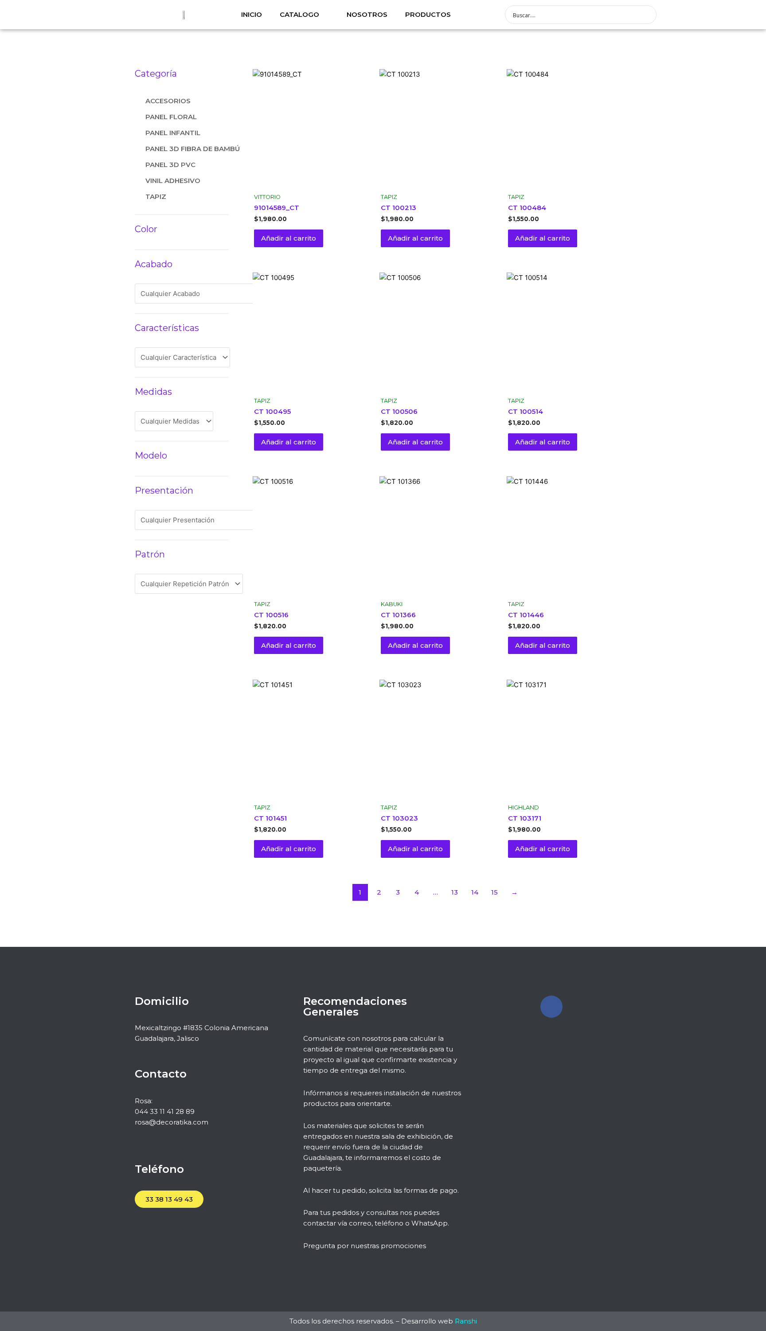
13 (454, 892)
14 (474, 892)
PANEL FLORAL (171, 117)
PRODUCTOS (428, 14)
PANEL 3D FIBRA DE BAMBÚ (192, 148)
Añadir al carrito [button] (288, 238)
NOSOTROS (367, 14)
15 (494, 892)
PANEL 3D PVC (170, 164)
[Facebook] (551, 1007)
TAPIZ (155, 196)
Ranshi (466, 1321)
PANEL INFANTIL (172, 132)
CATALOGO (299, 14)
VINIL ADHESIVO (172, 180)
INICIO (251, 14)
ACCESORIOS (168, 101)
